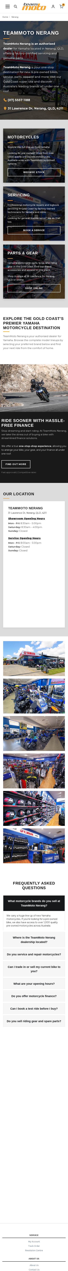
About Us (34, 1265)
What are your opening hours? (34, 983)
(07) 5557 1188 (18, 100)
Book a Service (34, 230)
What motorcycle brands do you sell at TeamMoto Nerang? (34, 903)
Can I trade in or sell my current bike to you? (34, 969)
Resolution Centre (34, 1250)
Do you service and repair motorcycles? (34, 954)
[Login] (53, 6)
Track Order (34, 1246)
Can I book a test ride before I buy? (34, 1008)
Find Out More (16, 464)
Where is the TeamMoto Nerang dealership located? (34, 940)
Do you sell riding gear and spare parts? (34, 1021)
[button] (7, 6)
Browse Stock (34, 172)
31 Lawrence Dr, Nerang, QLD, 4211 (35, 108)
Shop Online (34, 288)
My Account (34, 1241)
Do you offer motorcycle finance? (34, 996)
